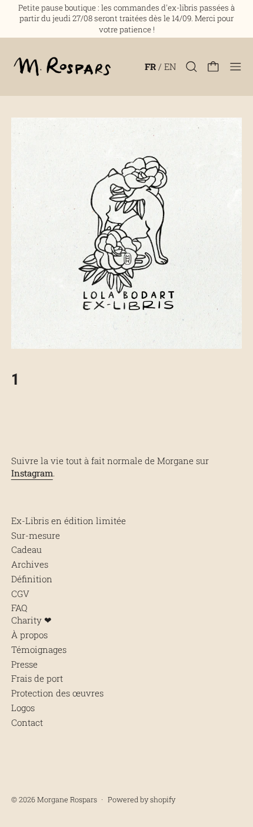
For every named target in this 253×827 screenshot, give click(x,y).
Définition (31, 579)
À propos (29, 635)
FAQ (19, 607)
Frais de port (37, 678)
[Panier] (213, 67)
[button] (191, 67)
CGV (20, 593)
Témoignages (38, 649)
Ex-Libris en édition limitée (68, 520)
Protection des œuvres (57, 693)
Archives (29, 564)
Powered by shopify (141, 799)
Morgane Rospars (67, 799)
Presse (24, 664)
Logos (23, 707)
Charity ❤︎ (31, 620)
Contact (27, 722)
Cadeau (26, 549)
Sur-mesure (35, 535)
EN (170, 66)
